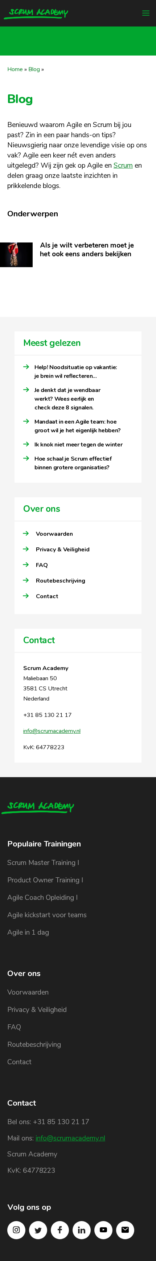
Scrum (123, 165)
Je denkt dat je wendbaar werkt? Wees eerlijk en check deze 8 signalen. (67, 399)
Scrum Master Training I (43, 863)
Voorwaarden (54, 534)
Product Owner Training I (45, 880)
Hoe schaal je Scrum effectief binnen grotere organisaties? (73, 463)
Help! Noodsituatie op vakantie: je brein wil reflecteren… (75, 371)
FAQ (42, 565)
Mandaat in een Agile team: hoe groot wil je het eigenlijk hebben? (77, 426)
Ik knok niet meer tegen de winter (78, 445)
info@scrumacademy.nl (52, 731)
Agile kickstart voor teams (47, 915)
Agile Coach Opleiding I (42, 897)
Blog (34, 69)
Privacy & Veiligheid (63, 550)
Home (15, 69)
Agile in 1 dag (28, 932)
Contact (47, 596)
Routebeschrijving (60, 581)
